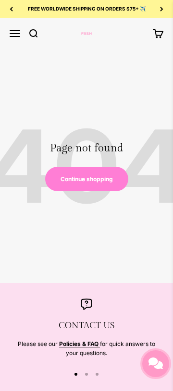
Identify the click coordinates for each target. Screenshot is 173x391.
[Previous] (11, 9)
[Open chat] (155, 363)
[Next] (161, 9)
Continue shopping (87, 179)
